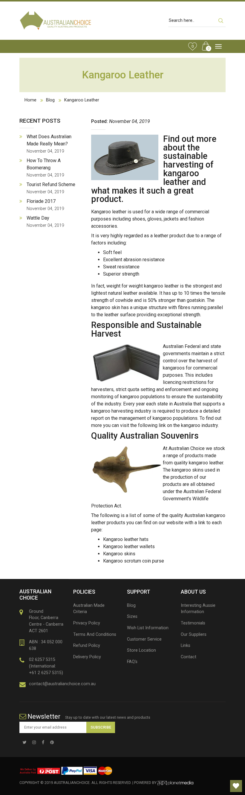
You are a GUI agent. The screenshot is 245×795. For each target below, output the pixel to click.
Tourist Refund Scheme (51, 188)
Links (185, 645)
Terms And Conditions (94, 634)
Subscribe (101, 727)
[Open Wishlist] (236, 786)
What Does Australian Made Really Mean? (49, 144)
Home (30, 100)
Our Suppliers (193, 634)
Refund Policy (86, 645)
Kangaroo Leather (81, 100)
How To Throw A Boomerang (45, 168)
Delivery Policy (87, 656)
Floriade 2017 (45, 204)
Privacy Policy (86, 623)
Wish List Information (148, 627)
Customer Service (144, 639)
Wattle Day (45, 221)
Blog (50, 100)
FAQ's (132, 661)
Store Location (141, 650)
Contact (188, 656)
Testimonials (193, 623)
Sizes (132, 616)
